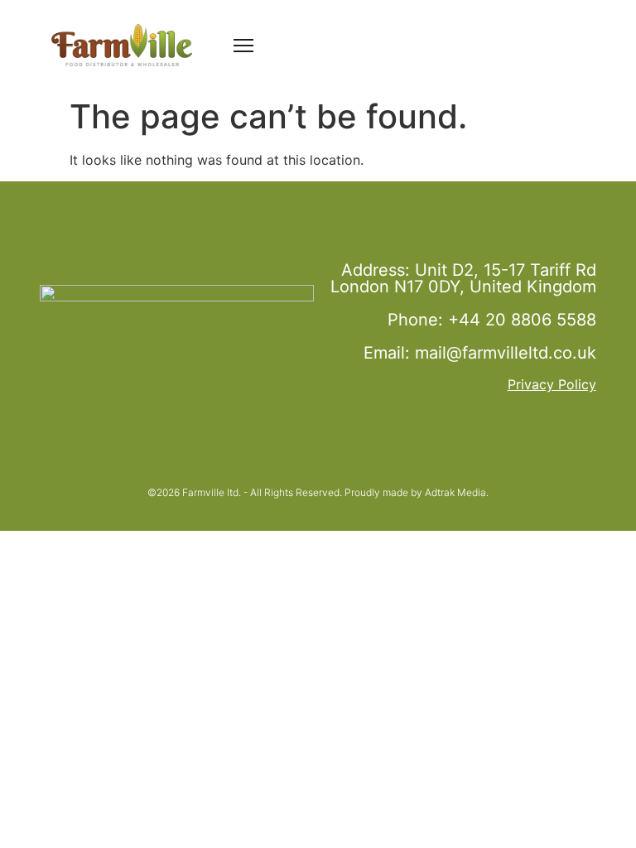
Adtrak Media (455, 492)
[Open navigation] (243, 44)
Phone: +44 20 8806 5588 (492, 320)
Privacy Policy (552, 384)
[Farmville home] (121, 45)
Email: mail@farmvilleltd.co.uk (480, 353)
